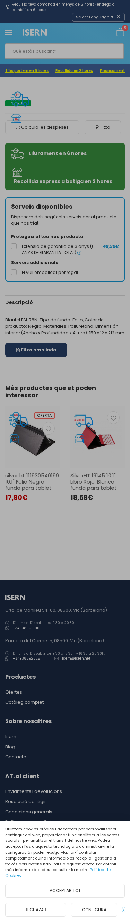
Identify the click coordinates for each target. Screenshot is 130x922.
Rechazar (35, 910)
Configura (94, 910)
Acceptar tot (65, 891)
